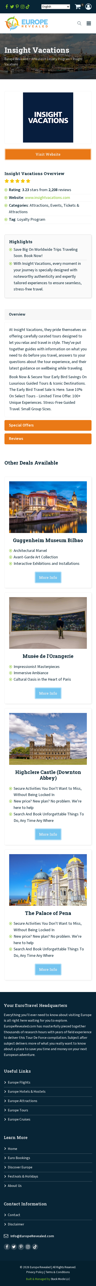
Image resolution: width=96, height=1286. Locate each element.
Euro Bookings (19, 1158)
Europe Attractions (22, 1101)
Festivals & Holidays (23, 1176)
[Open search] (79, 23)
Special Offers (21, 425)
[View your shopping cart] (78, 7)
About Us (15, 1186)
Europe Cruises (19, 1119)
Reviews (16, 438)
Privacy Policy (35, 1272)
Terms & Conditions (58, 1272)
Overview (17, 314)
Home (12, 1149)
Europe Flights (19, 1082)
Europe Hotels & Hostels (27, 1091)
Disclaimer (16, 1224)
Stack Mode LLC (60, 1279)
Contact (14, 1215)
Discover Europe (20, 1167)
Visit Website (48, 154)
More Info (48, 577)
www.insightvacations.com (47, 197)
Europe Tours (18, 1110)
